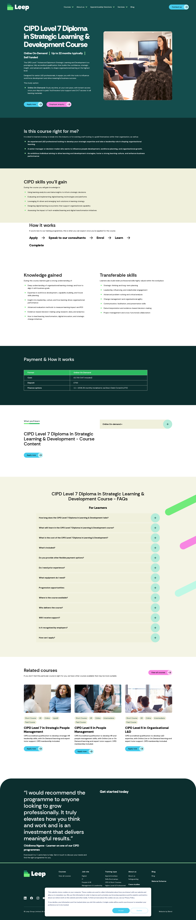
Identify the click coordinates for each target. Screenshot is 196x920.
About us (131, 876)
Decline (139, 910)
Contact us (177, 7)
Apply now (31, 104)
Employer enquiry (56, 104)
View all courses (158, 672)
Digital (84, 876)
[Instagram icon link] (38, 898)
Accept (121, 910)
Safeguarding (133, 879)
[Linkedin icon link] (25, 898)
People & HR (86, 882)
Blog (132, 7)
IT (82, 879)
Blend (170, 911)
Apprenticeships (111, 876)
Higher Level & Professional (115, 885)
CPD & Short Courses (113, 882)
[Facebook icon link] (31, 898)
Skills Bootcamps (111, 879)
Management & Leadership (92, 885)
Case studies (134, 884)
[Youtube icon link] (44, 898)
